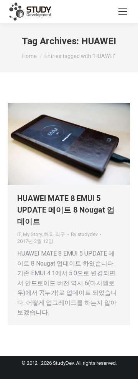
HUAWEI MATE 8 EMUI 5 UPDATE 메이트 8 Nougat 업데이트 (66, 210)
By (84, 234)
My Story (32, 234)
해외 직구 (54, 234)
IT (19, 234)
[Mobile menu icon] (122, 11)
